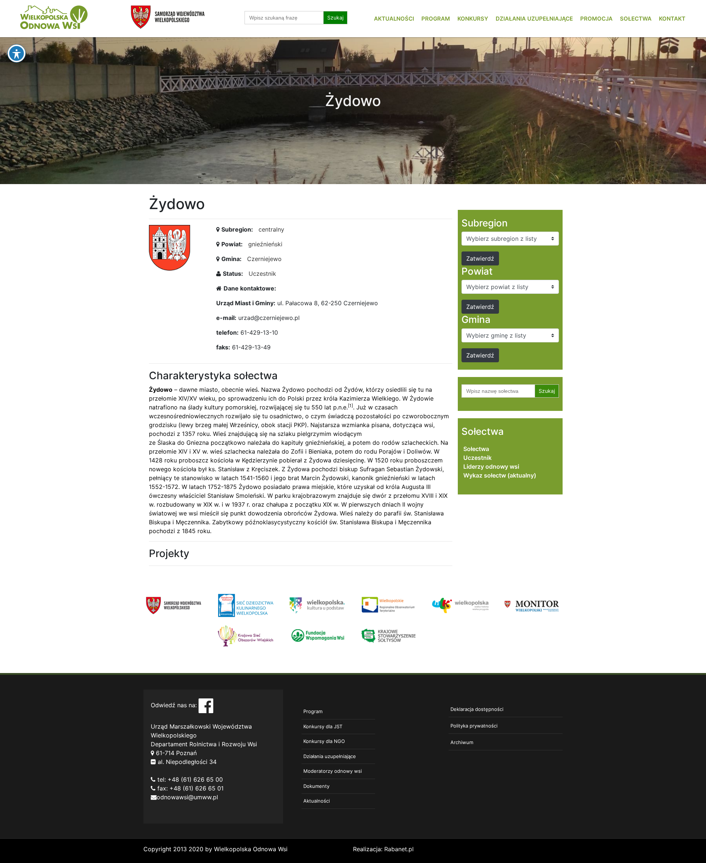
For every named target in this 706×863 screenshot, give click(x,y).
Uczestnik (262, 273)
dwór (379, 495)
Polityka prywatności (474, 726)
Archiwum (461, 742)
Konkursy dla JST (322, 726)
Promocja (596, 18)
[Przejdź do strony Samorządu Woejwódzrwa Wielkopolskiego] (173, 605)
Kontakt (672, 18)
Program (435, 18)
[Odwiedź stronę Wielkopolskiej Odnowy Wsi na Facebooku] (206, 705)
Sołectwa (636, 18)
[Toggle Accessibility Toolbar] (16, 53)
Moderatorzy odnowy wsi (332, 771)
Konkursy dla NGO (324, 741)
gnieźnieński (265, 244)
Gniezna (197, 442)
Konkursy (472, 18)
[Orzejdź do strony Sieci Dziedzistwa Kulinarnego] (245, 605)
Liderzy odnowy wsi (491, 466)
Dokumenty (316, 786)
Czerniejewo (264, 259)
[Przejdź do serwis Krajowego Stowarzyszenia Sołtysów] (389, 635)
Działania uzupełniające (534, 18)
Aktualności (394, 18)
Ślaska (166, 442)
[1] (350, 405)
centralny (271, 229)
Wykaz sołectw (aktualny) (499, 475)
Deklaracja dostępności (476, 709)
